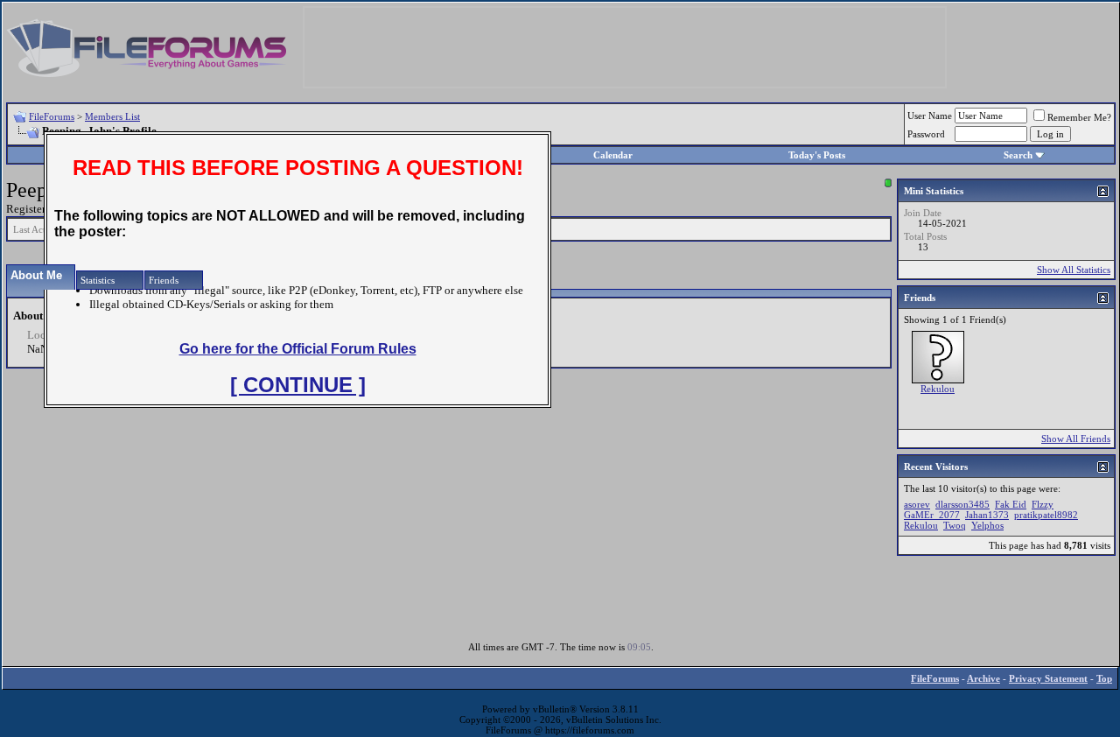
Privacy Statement (1048, 678)
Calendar (613, 155)
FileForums (51, 116)
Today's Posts (816, 155)
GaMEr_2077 (932, 514)
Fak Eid (1010, 504)
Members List (112, 116)
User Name (929, 115)
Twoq (954, 525)
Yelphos (987, 525)
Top (1104, 678)
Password (926, 134)
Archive (983, 678)
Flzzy (1043, 504)
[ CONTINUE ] (298, 385)
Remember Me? (1079, 117)
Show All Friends (1075, 438)
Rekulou (937, 388)
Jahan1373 (987, 514)
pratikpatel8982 (1046, 514)
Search (1018, 155)
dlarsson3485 (962, 504)
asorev (917, 504)
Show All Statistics (1073, 269)
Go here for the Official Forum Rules (297, 348)
